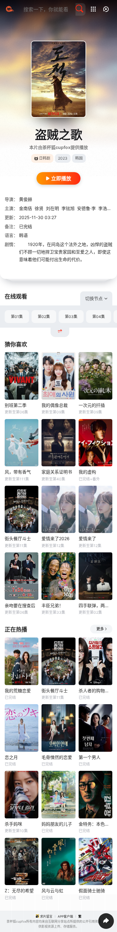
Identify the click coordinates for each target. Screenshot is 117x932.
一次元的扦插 (92, 405)
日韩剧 (44, 158)
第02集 (44, 316)
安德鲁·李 (86, 208)
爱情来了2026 (55, 538)
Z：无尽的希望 (19, 890)
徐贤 (39, 208)
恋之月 (11, 757)
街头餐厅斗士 (18, 538)
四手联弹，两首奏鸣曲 (95, 605)
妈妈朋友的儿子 (56, 824)
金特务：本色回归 (95, 824)
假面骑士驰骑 (92, 890)
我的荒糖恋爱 (18, 690)
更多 (100, 629)
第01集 (17, 316)
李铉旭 (68, 208)
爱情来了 (87, 538)
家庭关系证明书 (56, 471)
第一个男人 (89, 757)
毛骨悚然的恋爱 (56, 757)
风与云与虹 (52, 890)
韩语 (23, 235)
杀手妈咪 (13, 824)
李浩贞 (104, 208)
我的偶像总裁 (54, 405)
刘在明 (52, 208)
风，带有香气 (18, 471)
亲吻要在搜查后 (20, 605)
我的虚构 (87, 471)
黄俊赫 (25, 199)
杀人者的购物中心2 (95, 690)
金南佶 (25, 208)
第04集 (98, 316)
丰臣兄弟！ (52, 605)
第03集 (71, 316)
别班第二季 (16, 405)
